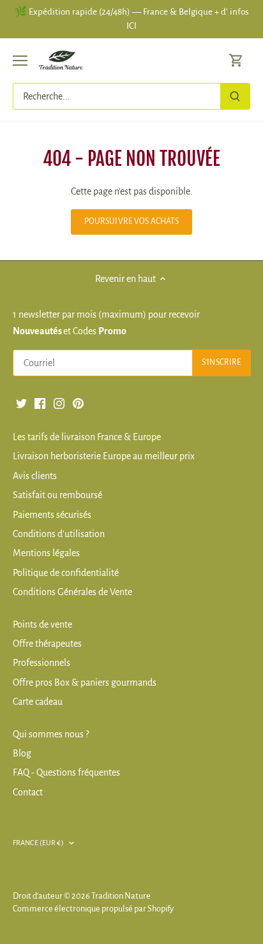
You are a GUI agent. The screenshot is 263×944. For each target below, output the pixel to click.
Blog (22, 753)
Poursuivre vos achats (131, 221)
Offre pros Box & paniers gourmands (84, 682)
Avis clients (35, 476)
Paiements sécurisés (52, 515)
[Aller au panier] (236, 60)
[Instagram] (59, 402)
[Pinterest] (78, 402)
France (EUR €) (38, 842)
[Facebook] (39, 402)
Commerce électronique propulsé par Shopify (93, 908)
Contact (28, 792)
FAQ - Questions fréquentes (66, 772)
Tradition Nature (121, 896)
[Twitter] (21, 402)
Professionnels (41, 663)
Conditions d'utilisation (59, 534)
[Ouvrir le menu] (20, 60)
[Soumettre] (235, 96)
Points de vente (42, 624)
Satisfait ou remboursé (57, 495)
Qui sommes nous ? (51, 734)
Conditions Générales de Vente (72, 592)
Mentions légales (46, 553)
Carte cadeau (38, 702)
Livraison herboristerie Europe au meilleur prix (104, 456)
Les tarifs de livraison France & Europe (87, 437)
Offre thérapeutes (47, 643)
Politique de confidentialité (66, 573)
